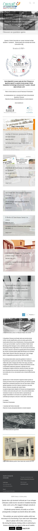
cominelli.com (24, 484)
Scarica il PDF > (19, 48)
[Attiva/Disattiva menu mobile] (34, 3)
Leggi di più (8, 147)
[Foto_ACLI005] (19, 318)
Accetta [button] (12, 528)
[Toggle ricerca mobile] (30, 3)
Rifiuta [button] (19, 528)
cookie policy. (27, 521)
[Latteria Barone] (19, 437)
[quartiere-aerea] (19, 413)
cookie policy (10, 505)
